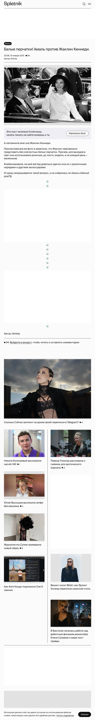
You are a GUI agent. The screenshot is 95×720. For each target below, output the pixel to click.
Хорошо (84, 714)
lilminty (16, 333)
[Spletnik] (13, 4)
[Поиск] (84, 4)
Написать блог (77, 133)
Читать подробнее (65, 715)
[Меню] (89, 4)
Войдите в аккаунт (21, 342)
